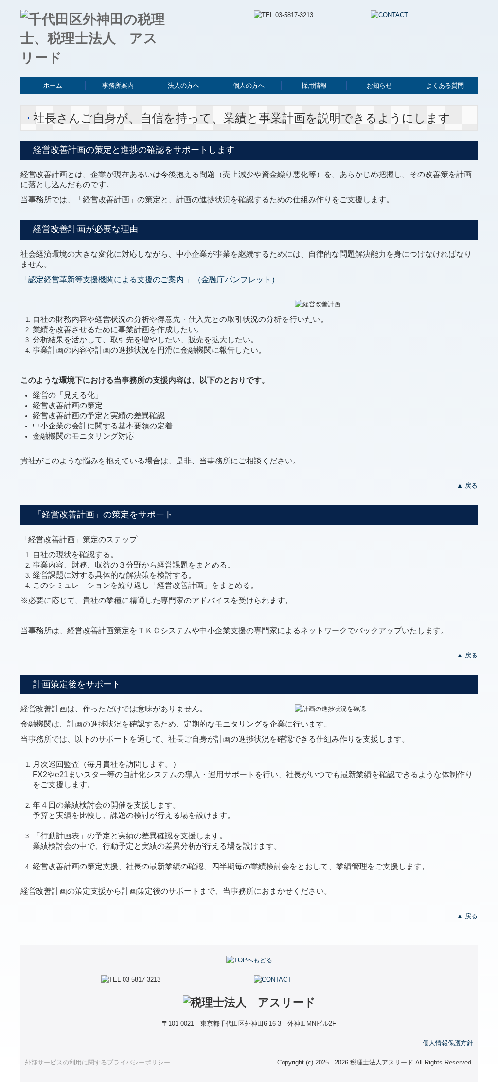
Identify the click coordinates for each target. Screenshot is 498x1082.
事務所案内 (118, 85)
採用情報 (314, 85)
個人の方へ (249, 85)
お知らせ (379, 85)
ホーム (52, 85)
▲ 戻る (467, 485)
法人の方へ (183, 85)
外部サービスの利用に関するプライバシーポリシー (97, 1062)
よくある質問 (445, 85)
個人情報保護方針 (448, 1043)
